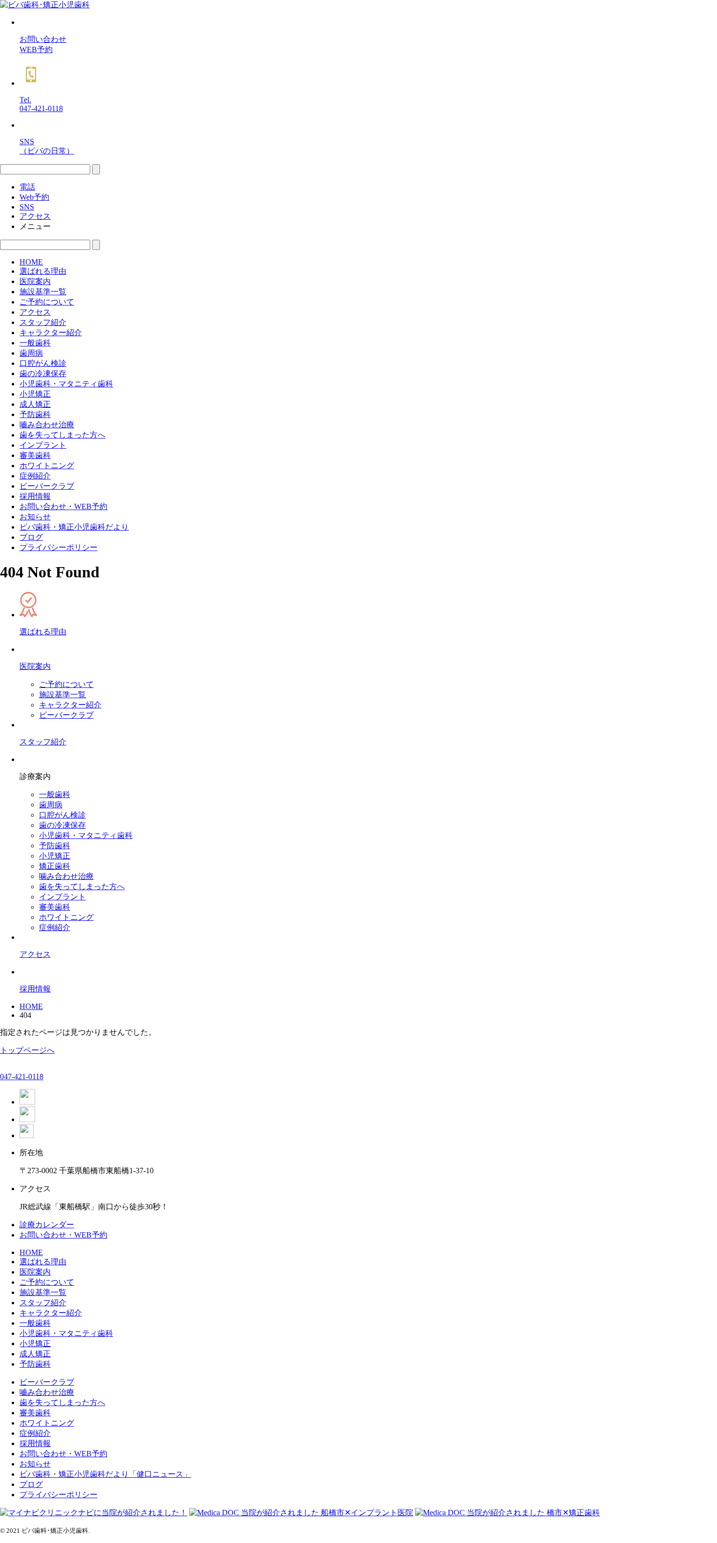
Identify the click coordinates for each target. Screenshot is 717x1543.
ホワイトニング (47, 465)
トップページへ (27, 1050)
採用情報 (35, 496)
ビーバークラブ (47, 486)
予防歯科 (35, 414)
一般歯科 (35, 343)
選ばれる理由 (43, 271)
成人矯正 (35, 404)
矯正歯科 (54, 866)
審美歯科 (35, 455)
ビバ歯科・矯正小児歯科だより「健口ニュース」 (105, 1474)
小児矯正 (35, 394)
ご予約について (47, 302)
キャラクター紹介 (51, 332)
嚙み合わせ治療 (47, 424)
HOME (31, 262)
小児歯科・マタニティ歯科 (66, 384)
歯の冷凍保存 (43, 373)
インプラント (43, 445)
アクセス (35, 312)
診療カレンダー (47, 1224)
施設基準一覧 (43, 291)
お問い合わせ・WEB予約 (63, 506)
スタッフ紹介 (43, 322)
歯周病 (31, 353)
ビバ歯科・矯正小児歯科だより (74, 527)
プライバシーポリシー (59, 547)
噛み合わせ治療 (66, 876)
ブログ (31, 537)
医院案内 (35, 281)
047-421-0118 (21, 1076)
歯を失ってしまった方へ (62, 435)
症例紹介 (35, 476)
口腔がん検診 (43, 363)
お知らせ (35, 517)
